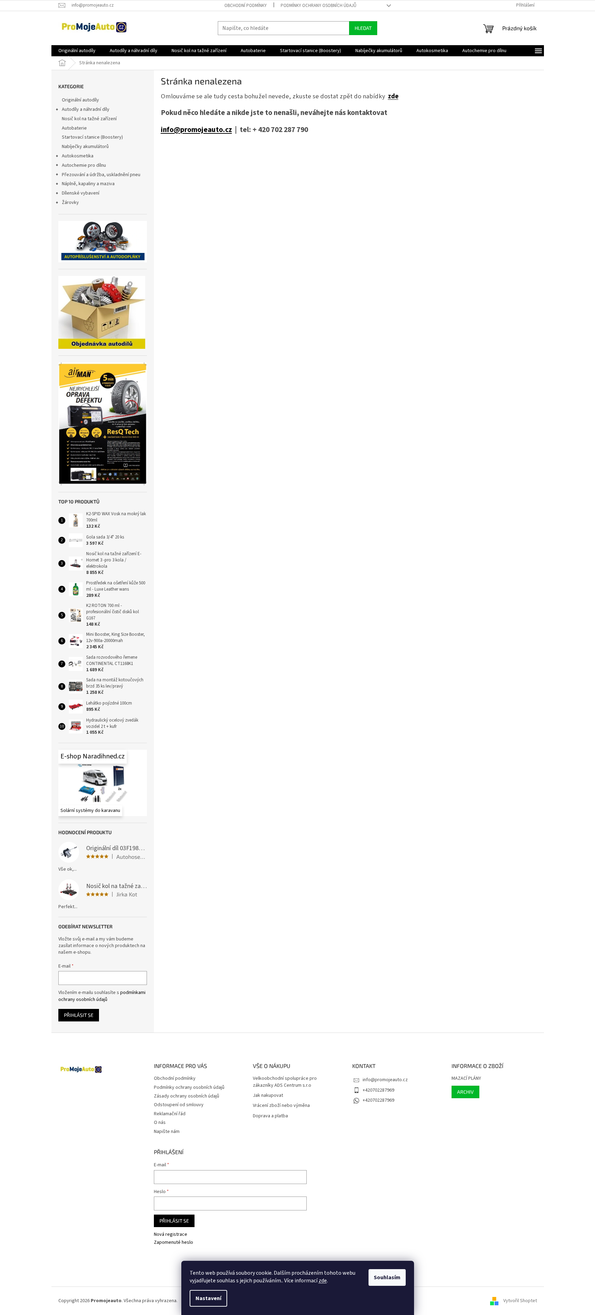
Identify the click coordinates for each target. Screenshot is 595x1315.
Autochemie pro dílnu (84, 165)
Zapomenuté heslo (173, 1242)
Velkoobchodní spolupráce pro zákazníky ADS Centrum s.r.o (285, 1081)
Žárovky (70, 202)
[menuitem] (76, 50)
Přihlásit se (78, 1015)
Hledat (363, 28)
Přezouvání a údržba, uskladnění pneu (101, 174)
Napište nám (167, 1131)
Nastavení (208, 1298)
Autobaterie (74, 128)
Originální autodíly (80, 100)
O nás (160, 1122)
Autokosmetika (77, 156)
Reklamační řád (169, 1113)
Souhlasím (387, 1277)
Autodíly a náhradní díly (85, 109)
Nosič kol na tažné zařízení (89, 118)
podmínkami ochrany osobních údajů (102, 996)
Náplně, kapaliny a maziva (88, 183)
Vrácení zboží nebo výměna (281, 1105)
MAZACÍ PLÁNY (466, 1078)
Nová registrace (170, 1234)
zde (323, 1280)
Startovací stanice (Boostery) (92, 137)
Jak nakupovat (268, 1095)
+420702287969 (378, 1090)
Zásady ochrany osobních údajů (186, 1096)
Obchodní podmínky (245, 5)
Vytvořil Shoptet (520, 1300)
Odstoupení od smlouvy (179, 1104)
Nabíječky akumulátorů (85, 146)
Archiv (465, 1092)
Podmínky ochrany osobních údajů (318, 5)
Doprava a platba (270, 1116)
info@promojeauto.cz (196, 129)
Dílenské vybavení (80, 193)
